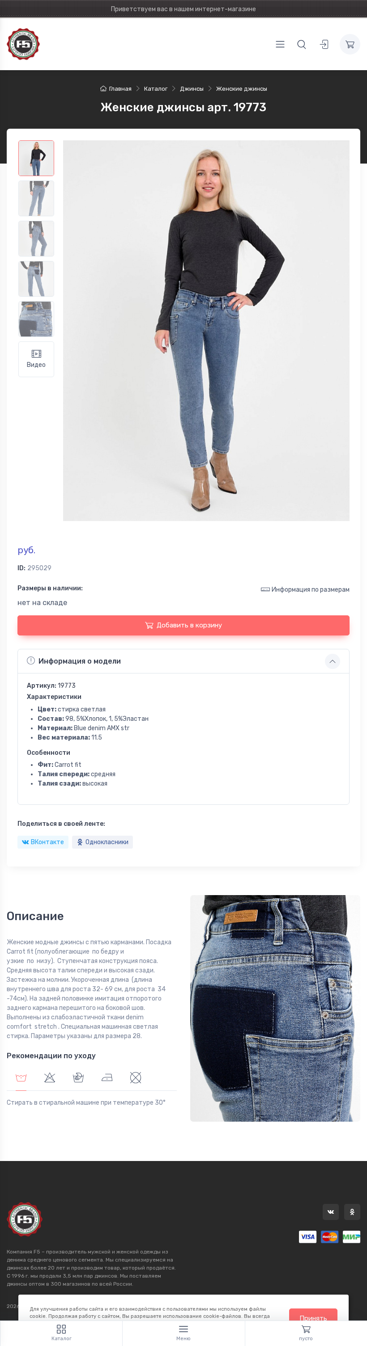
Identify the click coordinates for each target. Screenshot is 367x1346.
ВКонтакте (47, 842)
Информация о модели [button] (79, 661)
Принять (313, 1318)
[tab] (49, 1079)
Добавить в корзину (189, 625)
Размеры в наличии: (50, 588)
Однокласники (106, 842)
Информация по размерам (311, 589)
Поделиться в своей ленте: (61, 824)
